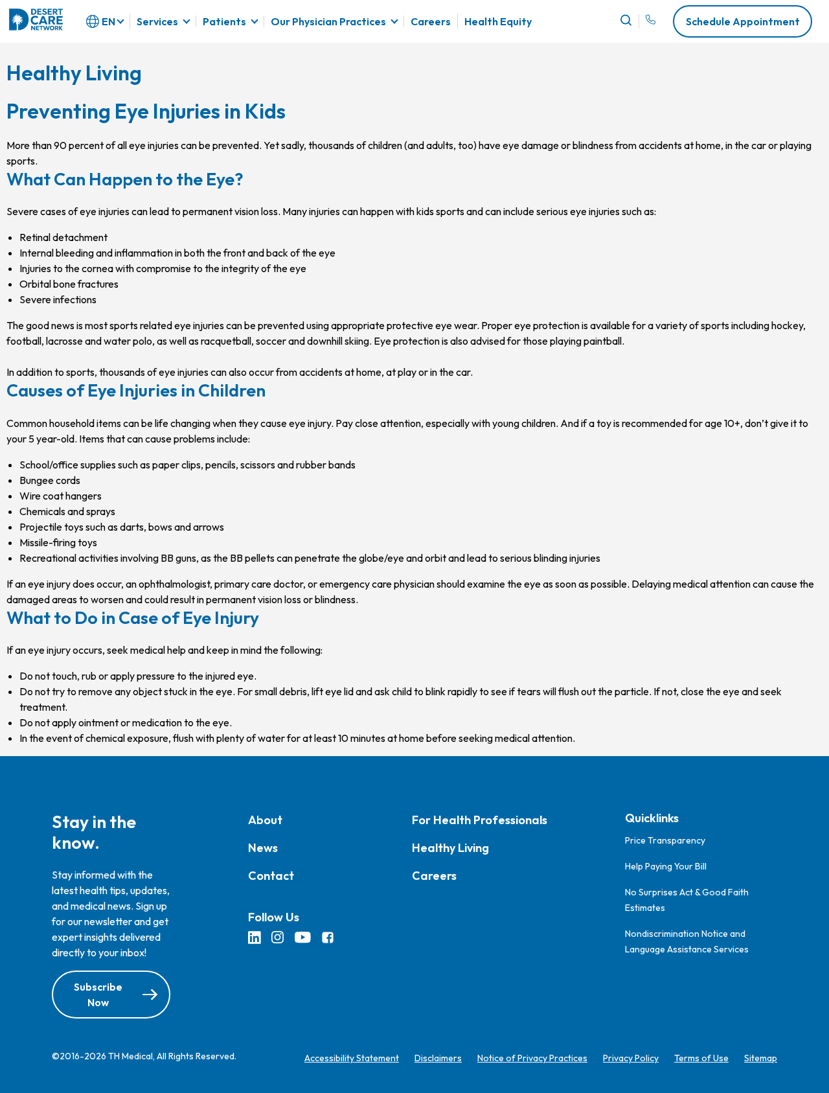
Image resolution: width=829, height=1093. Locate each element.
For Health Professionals (479, 819)
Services (157, 21)
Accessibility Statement (351, 1058)
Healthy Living (450, 847)
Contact (271, 875)
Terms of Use (701, 1058)
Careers (431, 21)
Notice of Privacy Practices (532, 1058)
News (263, 847)
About (265, 819)
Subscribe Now (98, 994)
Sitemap (760, 1058)
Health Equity (498, 21)
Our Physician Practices (328, 21)
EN (108, 21)
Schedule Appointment (743, 21)
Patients (224, 21)
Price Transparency (665, 840)
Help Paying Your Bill (666, 866)
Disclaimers (438, 1058)
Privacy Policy (631, 1058)
